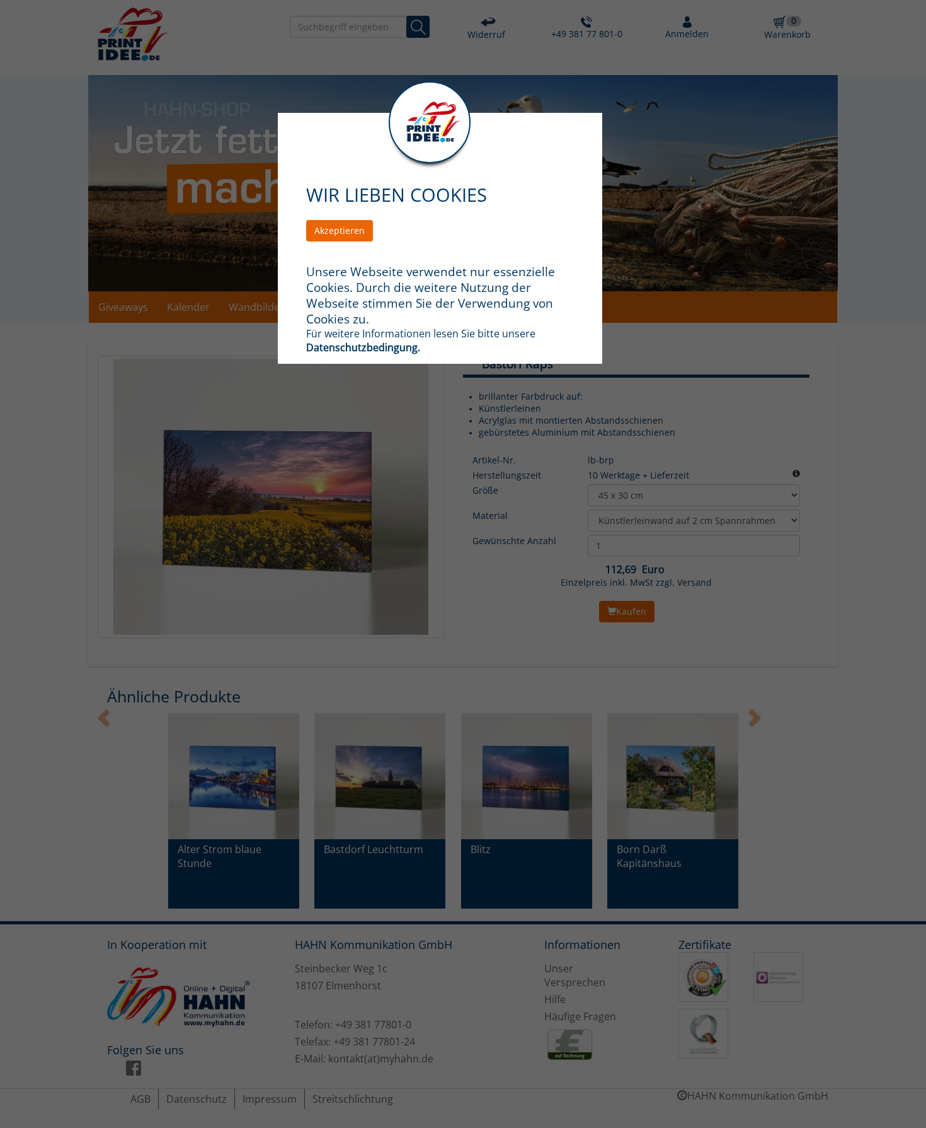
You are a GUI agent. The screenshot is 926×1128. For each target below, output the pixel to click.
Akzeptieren (339, 230)
